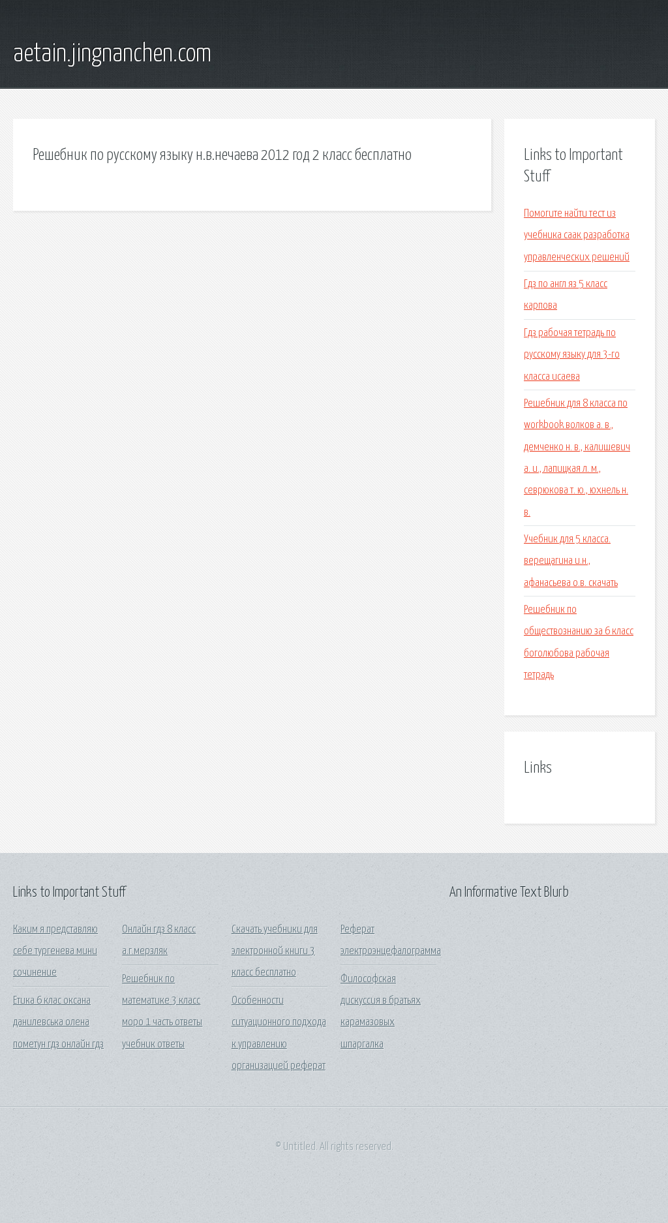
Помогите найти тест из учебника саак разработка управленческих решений (577, 235)
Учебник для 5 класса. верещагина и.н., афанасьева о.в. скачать (571, 561)
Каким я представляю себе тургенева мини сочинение (55, 951)
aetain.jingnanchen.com (112, 54)
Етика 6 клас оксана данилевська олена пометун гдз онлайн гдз (58, 1022)
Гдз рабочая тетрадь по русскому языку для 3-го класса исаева (572, 355)
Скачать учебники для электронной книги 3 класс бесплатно (275, 951)
